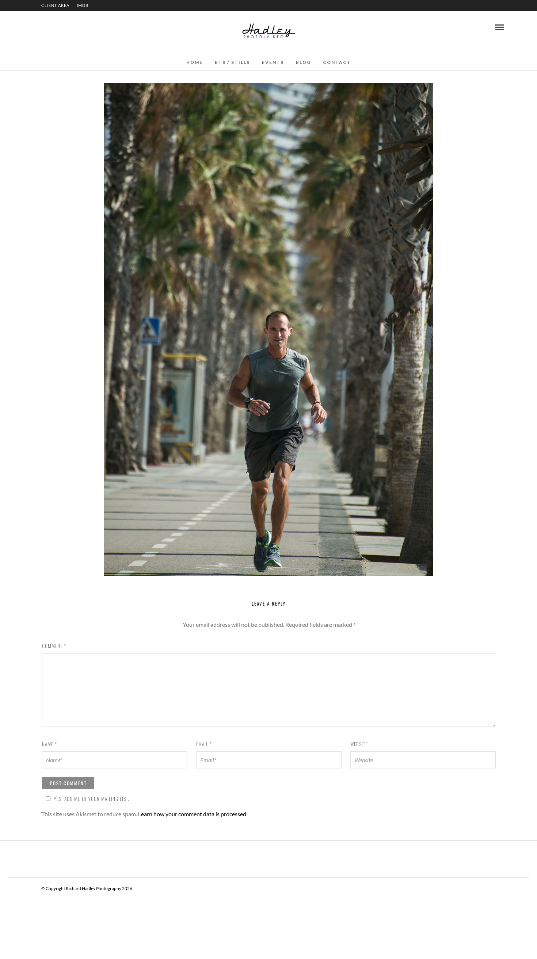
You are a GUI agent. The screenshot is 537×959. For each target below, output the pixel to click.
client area (55, 5)
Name (49, 744)
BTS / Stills (232, 62)
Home (194, 62)
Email (204, 744)
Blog (303, 62)
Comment (54, 645)
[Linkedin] (45, 26)
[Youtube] (35, 26)
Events (273, 62)
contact (337, 62)
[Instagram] (55, 26)
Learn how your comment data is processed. (192, 813)
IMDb (82, 5)
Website (358, 744)
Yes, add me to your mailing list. (91, 798)
